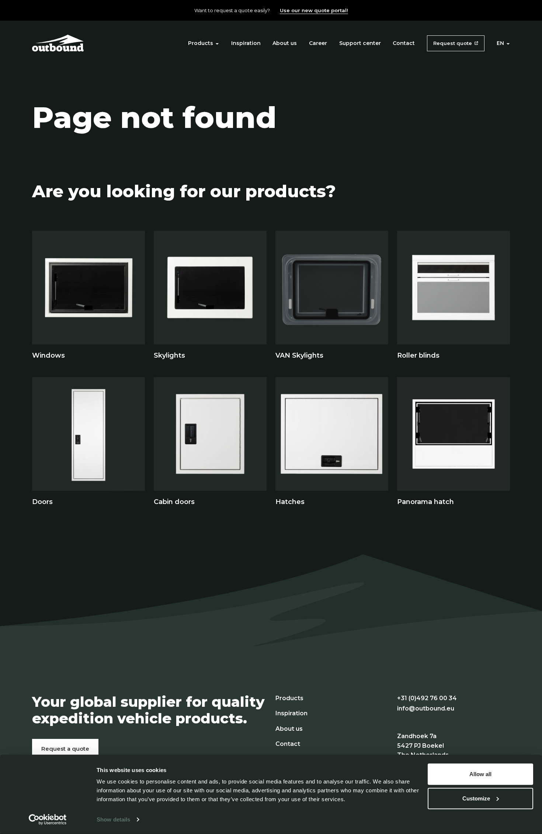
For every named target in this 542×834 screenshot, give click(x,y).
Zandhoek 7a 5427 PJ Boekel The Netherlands (423, 745)
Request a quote (65, 748)
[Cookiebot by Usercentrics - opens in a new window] (47, 819)
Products (200, 43)
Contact (404, 43)
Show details (113, 819)
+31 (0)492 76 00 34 (427, 698)
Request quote (452, 43)
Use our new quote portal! (314, 10)
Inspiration (246, 43)
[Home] (58, 42)
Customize (476, 798)
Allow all (480, 774)
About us (284, 43)
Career (318, 43)
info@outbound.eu (425, 708)
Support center (360, 43)
